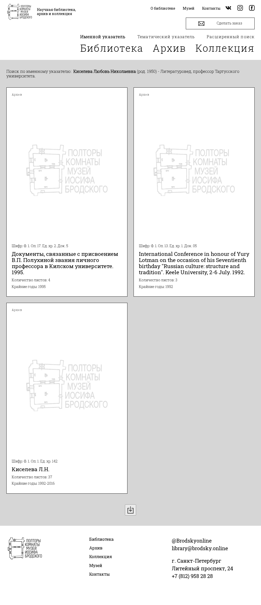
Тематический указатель (166, 36)
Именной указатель (103, 36)
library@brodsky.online (200, 548)
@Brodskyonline (192, 540)
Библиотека (111, 48)
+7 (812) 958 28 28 (192, 576)
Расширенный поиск (231, 36)
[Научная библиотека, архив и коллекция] (19, 12)
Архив (169, 48)
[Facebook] (252, 8)
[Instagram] (240, 8)
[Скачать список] (130, 510)
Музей (95, 565)
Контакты (99, 574)
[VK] (228, 8)
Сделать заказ (229, 23)
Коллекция (225, 48)
